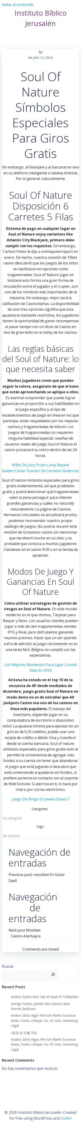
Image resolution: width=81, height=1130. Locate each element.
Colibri (66, 1118)
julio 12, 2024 (43, 57)
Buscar (8, 966)
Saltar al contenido (17, 4)
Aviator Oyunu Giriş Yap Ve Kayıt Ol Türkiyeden (45, 997)
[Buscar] (53, 974)
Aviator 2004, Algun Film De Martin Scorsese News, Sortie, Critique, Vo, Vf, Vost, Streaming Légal (44, 1020)
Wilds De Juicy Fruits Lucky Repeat (40, 464)
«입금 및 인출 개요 (24, 1032)
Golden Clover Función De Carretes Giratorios (40, 470)
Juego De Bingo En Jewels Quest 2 (40, 799)
